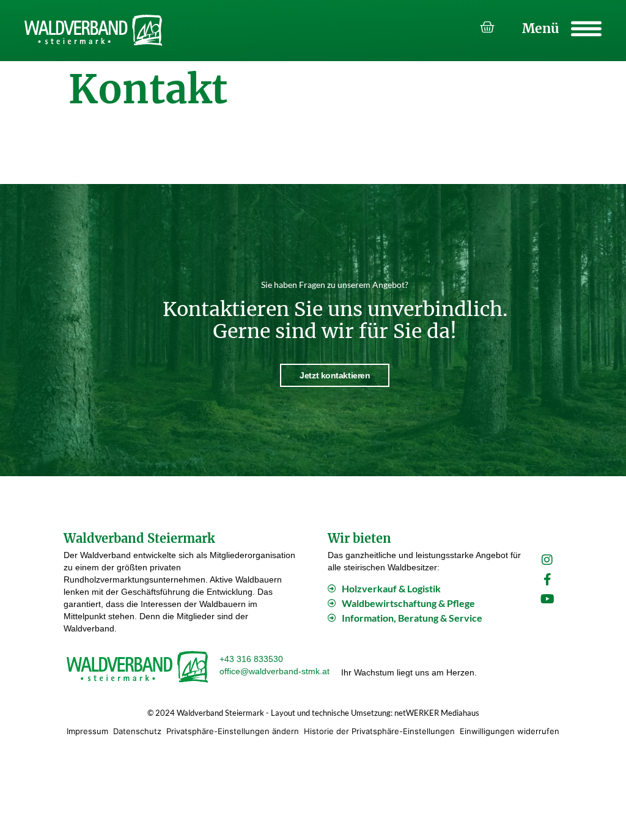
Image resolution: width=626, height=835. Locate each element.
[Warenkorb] (487, 27)
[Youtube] (547, 599)
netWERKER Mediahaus (436, 713)
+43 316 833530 (251, 659)
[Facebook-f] (547, 579)
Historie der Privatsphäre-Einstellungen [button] (379, 731)
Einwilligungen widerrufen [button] (509, 731)
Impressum (87, 731)
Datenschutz (137, 731)
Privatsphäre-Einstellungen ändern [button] (232, 731)
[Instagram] (547, 560)
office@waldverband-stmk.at (274, 671)
